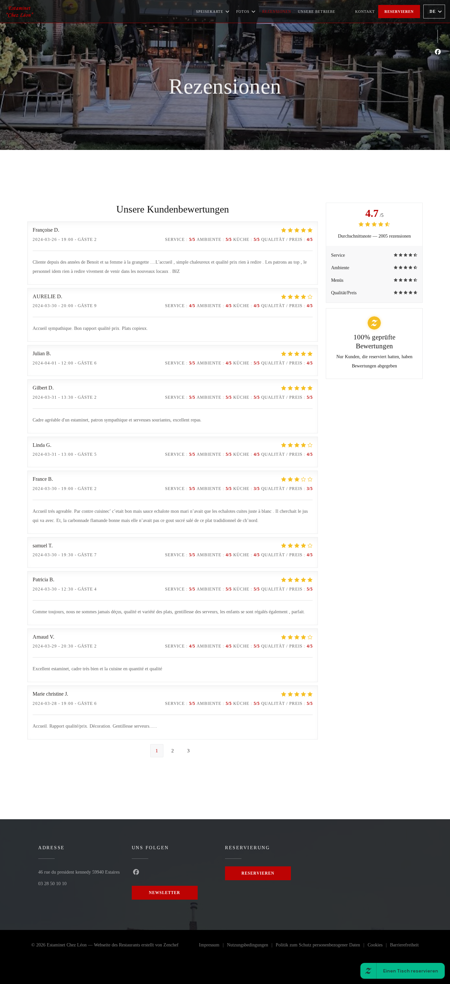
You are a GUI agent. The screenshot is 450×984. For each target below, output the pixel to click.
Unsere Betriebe (316, 12)
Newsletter (164, 892)
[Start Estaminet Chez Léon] (20, 11)
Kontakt (365, 12)
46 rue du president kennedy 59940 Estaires (79, 872)
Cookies (379, 946)
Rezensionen (276, 12)
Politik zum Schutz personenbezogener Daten (322, 946)
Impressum (213, 946)
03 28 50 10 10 (52, 883)
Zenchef (171, 944)
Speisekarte (209, 12)
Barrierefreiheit (404, 946)
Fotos (242, 12)
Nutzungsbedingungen (251, 946)
